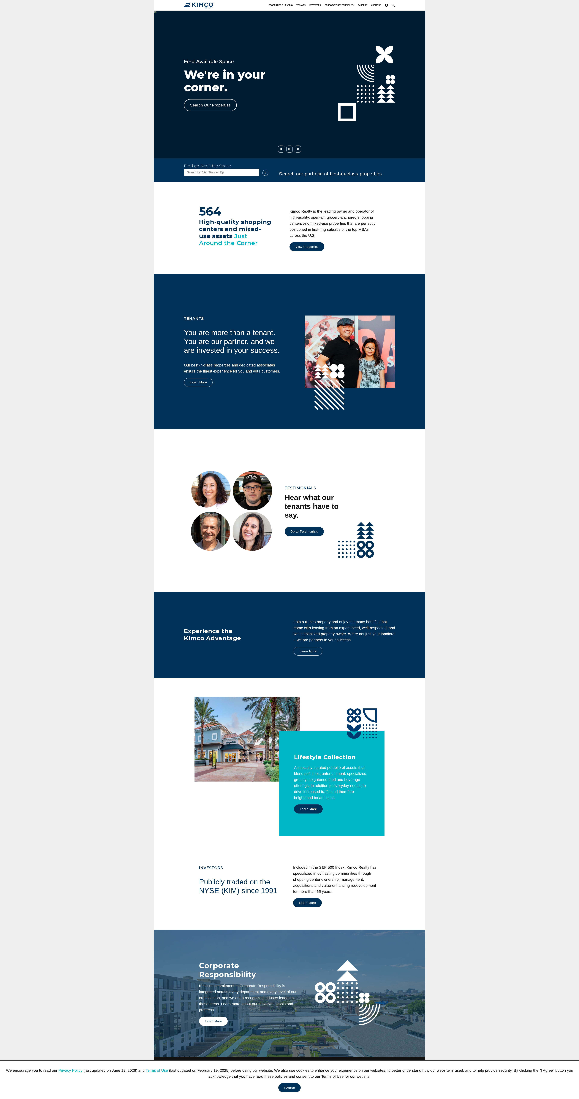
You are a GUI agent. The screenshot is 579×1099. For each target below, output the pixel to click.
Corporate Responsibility (339, 5)
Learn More (200, 111)
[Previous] (281, 149)
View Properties (307, 246)
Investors (315, 5)
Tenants (301, 5)
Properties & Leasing (281, 5)
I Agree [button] (289, 1087)
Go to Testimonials (304, 531)
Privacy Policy (70, 1070)
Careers (362, 5)
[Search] (393, 5)
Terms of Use (157, 1070)
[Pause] (289, 149)
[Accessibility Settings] (386, 5)
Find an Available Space (207, 165)
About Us (376, 5)
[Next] (298, 149)
